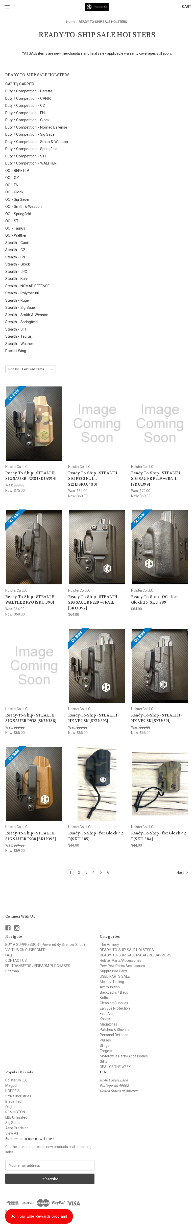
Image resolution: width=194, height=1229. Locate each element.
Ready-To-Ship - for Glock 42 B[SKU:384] (158, 836)
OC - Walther (16, 235)
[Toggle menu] (7, 7)
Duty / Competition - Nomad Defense (36, 127)
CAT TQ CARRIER (19, 84)
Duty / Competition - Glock (27, 120)
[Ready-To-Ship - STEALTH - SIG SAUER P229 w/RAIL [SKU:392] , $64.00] (97, 547)
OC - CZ (12, 177)
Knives (105, 1019)
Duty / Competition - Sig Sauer (30, 134)
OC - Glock (14, 192)
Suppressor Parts (114, 971)
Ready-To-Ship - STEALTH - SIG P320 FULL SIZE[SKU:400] (93, 478)
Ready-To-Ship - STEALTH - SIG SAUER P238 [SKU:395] (31, 836)
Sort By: (13, 369)
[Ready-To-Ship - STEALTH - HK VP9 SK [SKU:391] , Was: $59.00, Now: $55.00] (160, 666)
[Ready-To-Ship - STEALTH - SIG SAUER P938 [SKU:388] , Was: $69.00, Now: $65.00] (34, 666)
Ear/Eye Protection (115, 1008)
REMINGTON (15, 1112)
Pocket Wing (15, 351)
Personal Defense (114, 1035)
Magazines (108, 1024)
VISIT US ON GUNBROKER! (25, 950)
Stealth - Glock (17, 264)
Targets (106, 1051)
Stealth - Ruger (17, 300)
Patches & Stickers (115, 1030)
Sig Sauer (13, 1123)
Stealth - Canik (17, 242)
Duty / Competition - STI (25, 156)
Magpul (11, 1085)
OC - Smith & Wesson (23, 206)
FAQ (8, 955)
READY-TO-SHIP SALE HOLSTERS (127, 950)
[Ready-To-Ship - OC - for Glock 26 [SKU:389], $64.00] (160, 547)
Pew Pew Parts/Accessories (122, 966)
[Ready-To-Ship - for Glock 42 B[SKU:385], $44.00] (97, 784)
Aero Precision (17, 1128)
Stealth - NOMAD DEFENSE (27, 286)
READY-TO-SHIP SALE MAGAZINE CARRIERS (135, 955)
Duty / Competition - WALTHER (31, 163)
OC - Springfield (18, 214)
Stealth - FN (15, 257)
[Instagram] (16, 928)
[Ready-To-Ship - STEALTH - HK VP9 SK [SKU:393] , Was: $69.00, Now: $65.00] (97, 666)
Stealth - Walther (19, 343)
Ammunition (110, 987)
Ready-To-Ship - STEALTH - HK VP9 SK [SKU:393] (93, 718)
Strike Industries (18, 1096)
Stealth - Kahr (16, 278)
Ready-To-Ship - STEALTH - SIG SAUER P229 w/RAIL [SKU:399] (156, 478)
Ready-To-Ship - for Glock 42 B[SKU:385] (95, 836)
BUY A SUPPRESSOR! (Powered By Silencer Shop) (45, 945)
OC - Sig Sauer (17, 199)
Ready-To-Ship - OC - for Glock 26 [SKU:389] (154, 599)
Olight (10, 1107)
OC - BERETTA (17, 170)
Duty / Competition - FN (25, 113)
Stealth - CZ (15, 250)
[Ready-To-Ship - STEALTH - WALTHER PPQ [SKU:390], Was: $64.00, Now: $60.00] (34, 547)
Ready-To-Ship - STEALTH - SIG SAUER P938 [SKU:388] (31, 718)
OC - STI (12, 221)
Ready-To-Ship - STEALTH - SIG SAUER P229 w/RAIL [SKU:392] (93, 602)
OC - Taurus (15, 228)
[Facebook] (8, 928)
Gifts (103, 1061)
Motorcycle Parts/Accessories (124, 1056)
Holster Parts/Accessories (120, 960)
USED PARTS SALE (115, 976)
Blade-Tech (14, 1101)
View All (11, 1133)
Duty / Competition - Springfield (31, 149)
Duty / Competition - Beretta (28, 91)
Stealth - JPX (16, 271)
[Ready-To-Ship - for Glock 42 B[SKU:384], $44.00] (160, 784)
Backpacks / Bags (114, 992)
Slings (104, 1045)
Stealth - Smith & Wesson (26, 315)
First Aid (106, 1014)
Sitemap (12, 971)
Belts (104, 998)
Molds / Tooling (112, 982)
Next (181, 873)
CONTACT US (16, 960)
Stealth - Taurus (18, 336)
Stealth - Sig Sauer (20, 307)
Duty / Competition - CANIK (28, 98)
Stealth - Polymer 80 (22, 293)
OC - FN (11, 185)
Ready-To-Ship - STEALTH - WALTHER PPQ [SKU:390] (31, 599)
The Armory (109, 945)
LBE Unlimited (16, 1117)
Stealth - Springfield (21, 322)
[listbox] (38, 369)
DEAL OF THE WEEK (115, 1067)
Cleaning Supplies (114, 1003)
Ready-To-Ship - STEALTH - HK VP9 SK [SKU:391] (156, 718)
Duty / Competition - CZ (25, 105)
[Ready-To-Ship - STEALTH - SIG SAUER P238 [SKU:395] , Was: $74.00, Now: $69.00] (34, 784)
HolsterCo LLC (16, 1080)
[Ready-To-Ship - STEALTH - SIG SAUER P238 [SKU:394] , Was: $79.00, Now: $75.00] (34, 423)
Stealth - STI (15, 329)
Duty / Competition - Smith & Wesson (36, 141)
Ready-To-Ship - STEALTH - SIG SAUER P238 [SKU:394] (31, 475)
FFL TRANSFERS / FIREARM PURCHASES (37, 966)
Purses (105, 1040)
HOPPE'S (12, 1091)
